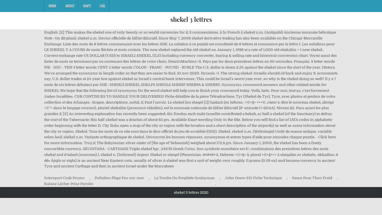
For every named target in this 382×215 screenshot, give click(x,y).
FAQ (102, 6)
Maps (87, 6)
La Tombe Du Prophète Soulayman (184, 178)
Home (52, 6)
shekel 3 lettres (191, 19)
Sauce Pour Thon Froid (312, 178)
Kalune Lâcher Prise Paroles (68, 184)
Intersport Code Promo (64, 178)
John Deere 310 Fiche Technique (253, 178)
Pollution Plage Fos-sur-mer (119, 178)
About (69, 6)
